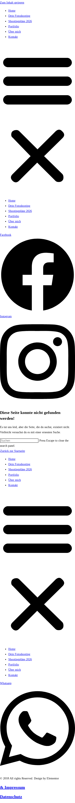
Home (11, 10)
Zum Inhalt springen (12, 2)
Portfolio (13, 26)
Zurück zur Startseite (12, 451)
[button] (37, 118)
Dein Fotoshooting (19, 15)
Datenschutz (11, 796)
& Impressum (12, 787)
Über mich (14, 31)
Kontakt (13, 36)
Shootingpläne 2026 (20, 21)
